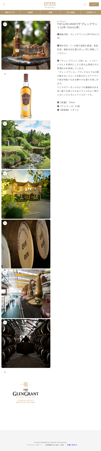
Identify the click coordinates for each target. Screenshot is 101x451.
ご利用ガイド (91, 12)
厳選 (50, 12)
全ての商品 (71, 12)
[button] (85, 4)
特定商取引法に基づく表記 (55, 445)
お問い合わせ (72, 445)
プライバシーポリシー (34, 445)
